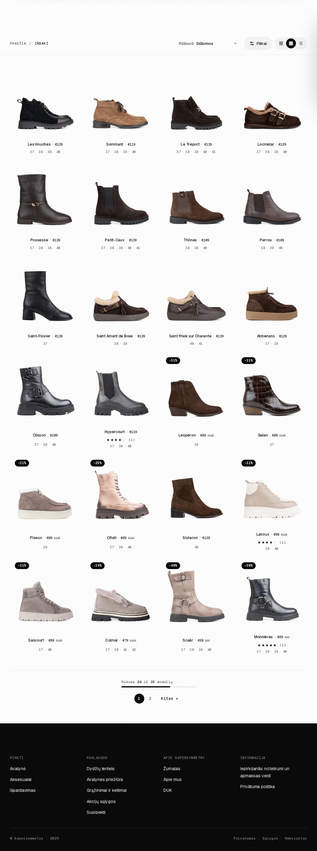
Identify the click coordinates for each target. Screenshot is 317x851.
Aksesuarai (21, 779)
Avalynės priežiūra (105, 779)
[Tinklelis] (281, 43)
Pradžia (18, 43)
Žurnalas (171, 768)
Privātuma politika (257, 786)
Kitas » (170, 698)
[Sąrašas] (301, 43)
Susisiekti (96, 812)
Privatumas (244, 838)
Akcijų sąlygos (101, 801)
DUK (167, 790)
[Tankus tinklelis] (291, 43)
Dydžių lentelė (101, 768)
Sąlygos (270, 838)
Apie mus (172, 779)
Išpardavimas (23, 790)
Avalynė (18, 768)
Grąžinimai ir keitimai (106, 790)
